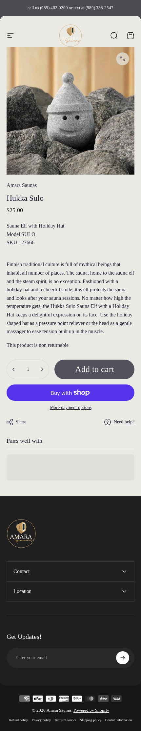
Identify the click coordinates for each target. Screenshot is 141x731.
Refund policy (18, 720)
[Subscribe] (122, 657)
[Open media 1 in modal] (122, 58)
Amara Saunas (22, 185)
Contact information (118, 720)
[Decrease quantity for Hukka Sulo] (14, 369)
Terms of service (65, 720)
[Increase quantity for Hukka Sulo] (42, 369)
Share (21, 421)
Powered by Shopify (91, 710)
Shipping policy (90, 720)
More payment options (70, 407)
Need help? (124, 421)
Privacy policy (41, 720)
